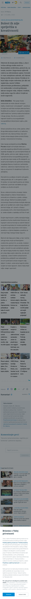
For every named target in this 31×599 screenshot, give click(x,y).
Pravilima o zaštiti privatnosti (11, 563)
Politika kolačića (23, 542)
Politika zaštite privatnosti (10, 542)
